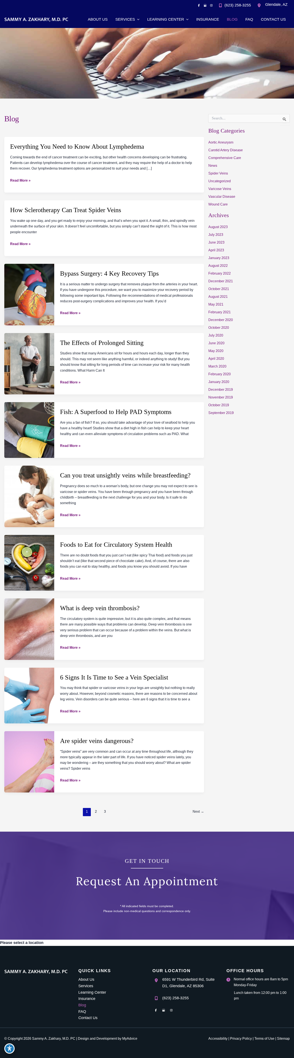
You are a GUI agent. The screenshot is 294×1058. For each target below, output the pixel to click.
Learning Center (92, 992)
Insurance (86, 998)
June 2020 (216, 343)
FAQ (82, 1011)
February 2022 (219, 273)
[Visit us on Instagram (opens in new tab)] (211, 5)
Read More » (20, 180)
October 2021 (218, 289)
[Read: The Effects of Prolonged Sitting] (29, 363)
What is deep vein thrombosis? (99, 608)
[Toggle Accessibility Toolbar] (9, 1048)
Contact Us (87, 1018)
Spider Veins (218, 173)
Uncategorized (219, 181)
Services (85, 986)
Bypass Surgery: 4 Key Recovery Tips (109, 273)
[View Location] (260, 5)
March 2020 (217, 366)
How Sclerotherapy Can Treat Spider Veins (65, 209)
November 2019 (220, 397)
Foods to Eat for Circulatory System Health (116, 544)
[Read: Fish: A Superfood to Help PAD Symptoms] (29, 430)
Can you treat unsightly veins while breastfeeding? (125, 475)
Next (198, 811)
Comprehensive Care (224, 158)
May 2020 (215, 351)
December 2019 (220, 389)
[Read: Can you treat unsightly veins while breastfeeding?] (29, 496)
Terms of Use (264, 1038)
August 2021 (218, 296)
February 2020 (219, 374)
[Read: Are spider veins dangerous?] (29, 761)
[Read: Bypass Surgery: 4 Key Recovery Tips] (29, 294)
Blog (82, 1005)
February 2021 (219, 312)
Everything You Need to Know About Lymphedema (77, 146)
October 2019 (218, 405)
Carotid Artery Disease (225, 150)
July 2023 (215, 234)
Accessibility (217, 1038)
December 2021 (220, 281)
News (212, 165)
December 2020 (220, 320)
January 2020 (218, 382)
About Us (86, 979)
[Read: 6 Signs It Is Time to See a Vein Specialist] (29, 695)
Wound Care (218, 204)
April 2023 (216, 250)
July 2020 (215, 335)
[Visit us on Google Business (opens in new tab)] (205, 5)
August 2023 (218, 227)
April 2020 (216, 358)
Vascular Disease (221, 196)
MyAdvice (129, 1038)
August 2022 (218, 265)
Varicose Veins (219, 189)
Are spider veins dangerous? (96, 740)
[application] (137, 19)
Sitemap (283, 1038)
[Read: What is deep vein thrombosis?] (29, 629)
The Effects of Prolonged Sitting (102, 342)
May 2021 (215, 304)
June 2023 (216, 242)
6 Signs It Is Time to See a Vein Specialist (114, 677)
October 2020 (218, 327)
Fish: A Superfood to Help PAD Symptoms (116, 411)
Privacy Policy (241, 1038)
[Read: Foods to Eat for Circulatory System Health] (29, 562)
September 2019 (221, 413)
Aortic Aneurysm (220, 142)
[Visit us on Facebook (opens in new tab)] (198, 5)
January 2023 (218, 258)
